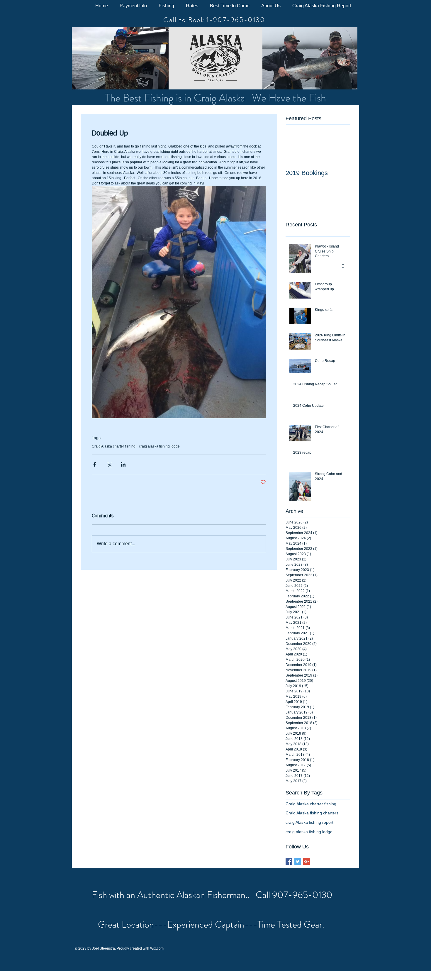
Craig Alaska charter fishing (113, 446)
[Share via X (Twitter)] (109, 464)
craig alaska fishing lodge (159, 446)
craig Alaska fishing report (309, 822)
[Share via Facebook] (94, 464)
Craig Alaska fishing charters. (313, 813)
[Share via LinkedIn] (123, 464)
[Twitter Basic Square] (297, 861)
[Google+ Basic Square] (306, 861)
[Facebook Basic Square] (289, 861)
